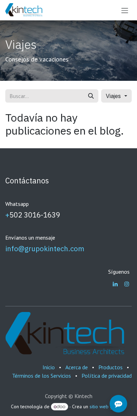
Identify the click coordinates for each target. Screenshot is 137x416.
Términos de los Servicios (41, 375)
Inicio (49, 367)
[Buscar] (91, 96)
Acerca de (76, 367)
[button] (116, 96)
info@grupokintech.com (44, 248)
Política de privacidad (106, 375)
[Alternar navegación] (125, 10)
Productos (110, 367)
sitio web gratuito (108, 406)
